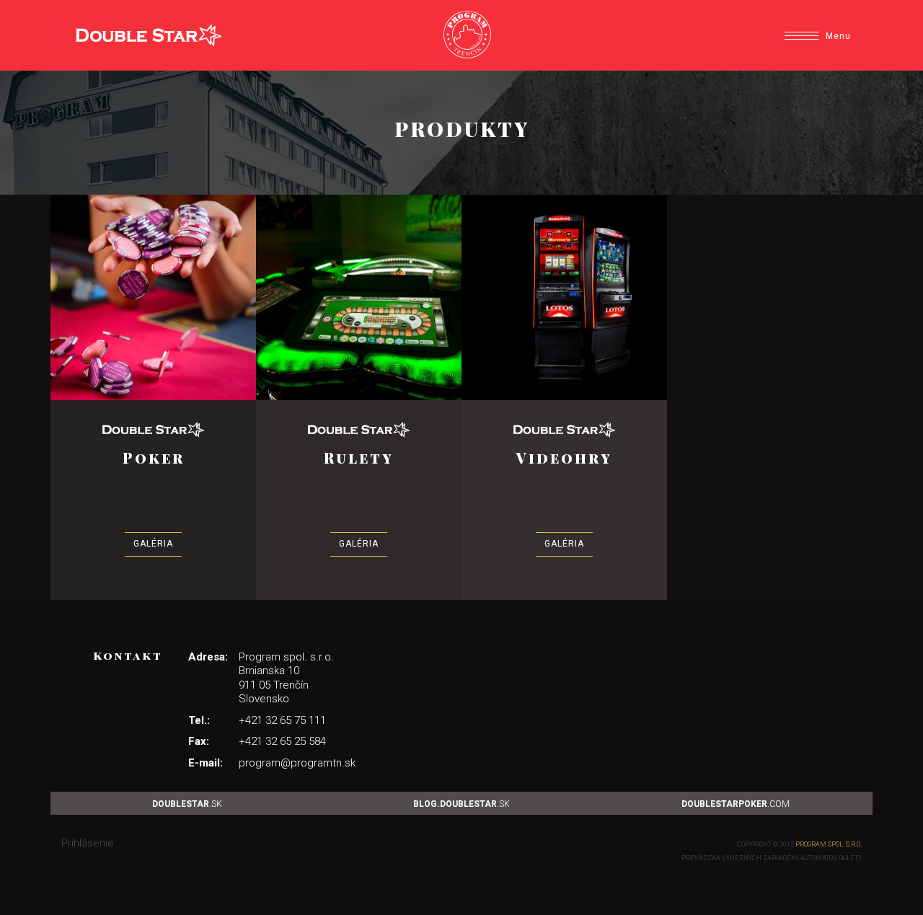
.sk (187, 804)
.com (735, 804)
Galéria (153, 544)
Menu (838, 36)
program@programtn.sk (297, 762)
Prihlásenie (87, 842)
